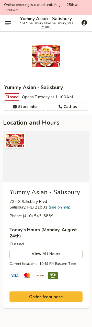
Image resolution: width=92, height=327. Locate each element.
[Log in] (84, 23)
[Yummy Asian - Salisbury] (46, 156)
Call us (70, 106)
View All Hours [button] (46, 253)
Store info (27, 106)
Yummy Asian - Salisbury (46, 18)
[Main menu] (8, 23)
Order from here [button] (46, 297)
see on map (60, 207)
